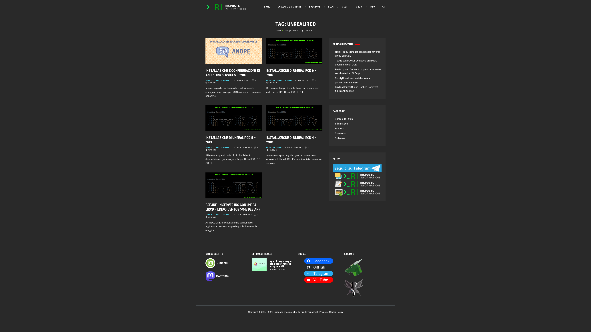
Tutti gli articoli (291, 30)
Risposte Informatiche (285, 312)
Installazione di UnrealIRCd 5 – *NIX (230, 140)
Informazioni (341, 123)
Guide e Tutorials (213, 80)
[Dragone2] (354, 260)
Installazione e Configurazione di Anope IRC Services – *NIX (232, 72)
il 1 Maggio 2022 (302, 80)
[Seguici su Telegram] (357, 166)
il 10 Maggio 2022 (242, 80)
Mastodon (222, 276)
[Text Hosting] (357, 182)
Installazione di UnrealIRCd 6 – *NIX (291, 72)
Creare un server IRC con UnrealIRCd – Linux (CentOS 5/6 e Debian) (232, 207)
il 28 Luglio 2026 (277, 270)
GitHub (319, 267)
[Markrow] (354, 281)
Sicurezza (340, 133)
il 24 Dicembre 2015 (294, 147)
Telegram (321, 273)
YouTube (320, 280)
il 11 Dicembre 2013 (243, 215)
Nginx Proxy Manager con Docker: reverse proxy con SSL (281, 264)
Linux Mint (223, 263)
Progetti (339, 128)
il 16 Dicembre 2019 (243, 147)
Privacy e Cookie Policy (331, 312)
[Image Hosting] (357, 190)
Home (278, 30)
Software (227, 80)
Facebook (321, 261)
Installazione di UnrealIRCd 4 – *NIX (291, 140)
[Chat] (357, 174)
